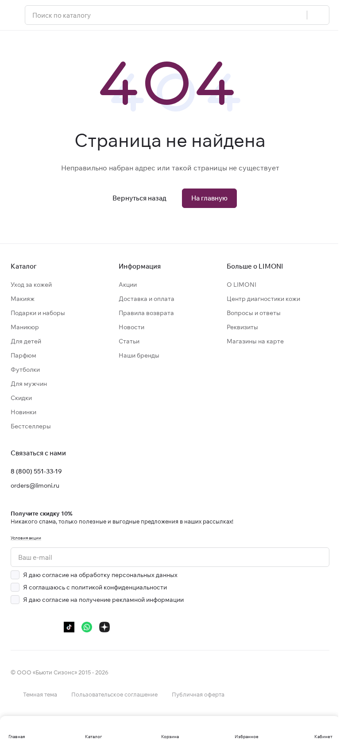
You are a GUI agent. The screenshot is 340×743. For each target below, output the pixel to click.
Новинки (23, 412)
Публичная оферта (198, 694)
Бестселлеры (31, 426)
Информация (140, 266)
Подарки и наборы (38, 313)
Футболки (25, 369)
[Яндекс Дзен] (104, 627)
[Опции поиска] (295, 15)
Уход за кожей (31, 285)
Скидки (21, 398)
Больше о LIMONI (255, 266)
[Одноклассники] (51, 627)
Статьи (129, 341)
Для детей (26, 341)
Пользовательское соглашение (114, 694)
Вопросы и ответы (254, 313)
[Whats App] (86, 627)
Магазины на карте (255, 341)
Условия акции (26, 538)
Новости (131, 327)
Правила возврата (146, 313)
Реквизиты (242, 327)
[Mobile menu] (14, 15)
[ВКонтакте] (16, 627)
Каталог (24, 266)
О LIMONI (241, 285)
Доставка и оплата (146, 299)
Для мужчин (29, 384)
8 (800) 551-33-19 (36, 471)
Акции (128, 285)
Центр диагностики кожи (263, 299)
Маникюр (25, 327)
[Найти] (318, 15)
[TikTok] (69, 627)
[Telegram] (33, 627)
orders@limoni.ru (35, 485)
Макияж (23, 299)
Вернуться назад (139, 198)
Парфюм (23, 355)
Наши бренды (139, 355)
